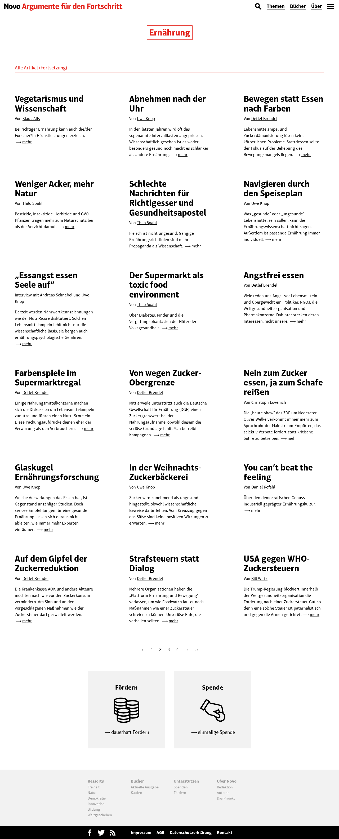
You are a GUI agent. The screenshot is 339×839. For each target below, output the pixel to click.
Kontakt (225, 832)
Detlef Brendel (264, 118)
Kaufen (136, 793)
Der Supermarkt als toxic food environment (166, 285)
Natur (92, 793)
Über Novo (227, 781)
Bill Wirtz (259, 578)
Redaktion (225, 787)
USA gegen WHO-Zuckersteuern (277, 563)
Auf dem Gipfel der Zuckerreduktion (51, 563)
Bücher (298, 6)
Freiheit (94, 787)
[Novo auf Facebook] (90, 832)
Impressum (141, 832)
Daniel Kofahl (263, 487)
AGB (160, 832)
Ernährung (169, 32)
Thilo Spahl (32, 203)
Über (316, 6)
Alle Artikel (26, 67)
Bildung (94, 809)
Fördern (180, 793)
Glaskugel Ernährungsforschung (57, 472)
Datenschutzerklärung (191, 832)
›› (196, 649)
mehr (27, 141)
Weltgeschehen (100, 815)
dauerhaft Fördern (130, 732)
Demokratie (97, 798)
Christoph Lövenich (268, 402)
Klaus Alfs (31, 118)
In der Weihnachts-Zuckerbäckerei (165, 472)
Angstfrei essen (274, 275)
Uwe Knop (146, 118)
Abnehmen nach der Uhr (167, 103)
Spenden (181, 787)
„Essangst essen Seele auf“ (46, 280)
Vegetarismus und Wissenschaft (49, 103)
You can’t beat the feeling (278, 472)
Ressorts (96, 781)
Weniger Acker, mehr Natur (54, 188)
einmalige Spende (216, 732)
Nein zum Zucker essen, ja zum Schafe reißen (283, 382)
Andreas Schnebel (56, 295)
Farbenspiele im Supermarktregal (48, 378)
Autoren (223, 793)
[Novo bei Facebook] (101, 832)
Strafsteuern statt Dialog (164, 563)
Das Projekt (226, 798)
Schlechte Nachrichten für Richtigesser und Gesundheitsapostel (167, 198)
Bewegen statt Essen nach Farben (283, 103)
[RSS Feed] (112, 832)
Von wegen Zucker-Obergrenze (165, 378)
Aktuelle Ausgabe (145, 787)
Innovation (96, 804)
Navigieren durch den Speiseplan (277, 188)
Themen (276, 6)
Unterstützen (186, 781)
